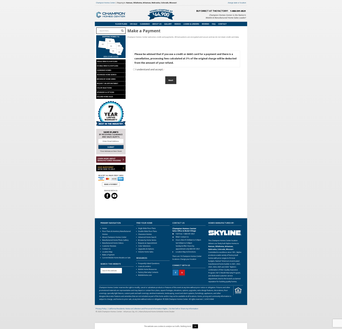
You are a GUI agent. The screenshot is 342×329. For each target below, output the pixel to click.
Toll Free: (179, 234)
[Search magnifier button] (122, 31)
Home (104, 228)
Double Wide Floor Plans (107, 66)
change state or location (237, 3)
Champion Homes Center (105, 3)
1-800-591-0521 (238, 10)
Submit (110, 147)
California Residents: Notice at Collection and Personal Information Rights (138, 308)
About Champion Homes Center (114, 237)
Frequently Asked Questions (148, 263)
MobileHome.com (145, 275)
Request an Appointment (107, 83)
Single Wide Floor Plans (107, 61)
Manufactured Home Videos (112, 243)
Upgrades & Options (105, 92)
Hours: (178, 240)
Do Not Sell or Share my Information (183, 308)
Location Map (107, 252)
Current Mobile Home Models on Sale (116, 258)
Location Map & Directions (186, 252)
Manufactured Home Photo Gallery (115, 240)
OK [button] (195, 326)
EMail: (178, 237)
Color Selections (104, 88)
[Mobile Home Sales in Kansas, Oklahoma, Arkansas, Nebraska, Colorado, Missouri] (111, 53)
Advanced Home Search (106, 75)
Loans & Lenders (144, 266)
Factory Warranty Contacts (148, 272)
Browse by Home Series (106, 79)
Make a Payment (108, 255)
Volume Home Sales (105, 97)
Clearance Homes (104, 70)
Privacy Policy (101, 308)
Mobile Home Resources (147, 269)
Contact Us (106, 249)
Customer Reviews (109, 246)
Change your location (188, 259)
